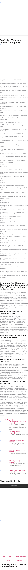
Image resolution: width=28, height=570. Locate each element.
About (3, 556)
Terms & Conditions (20, 556)
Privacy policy (9, 560)
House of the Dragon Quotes (8, 420)
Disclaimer (19, 560)
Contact (10, 556)
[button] (14, 35)
